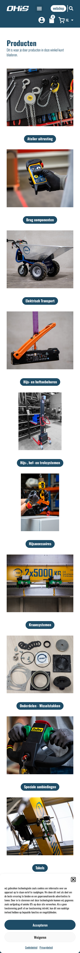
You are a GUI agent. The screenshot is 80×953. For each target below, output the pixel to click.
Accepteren (40, 925)
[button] (73, 879)
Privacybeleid (46, 947)
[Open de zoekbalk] (71, 8)
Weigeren (40, 937)
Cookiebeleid (31, 947)
